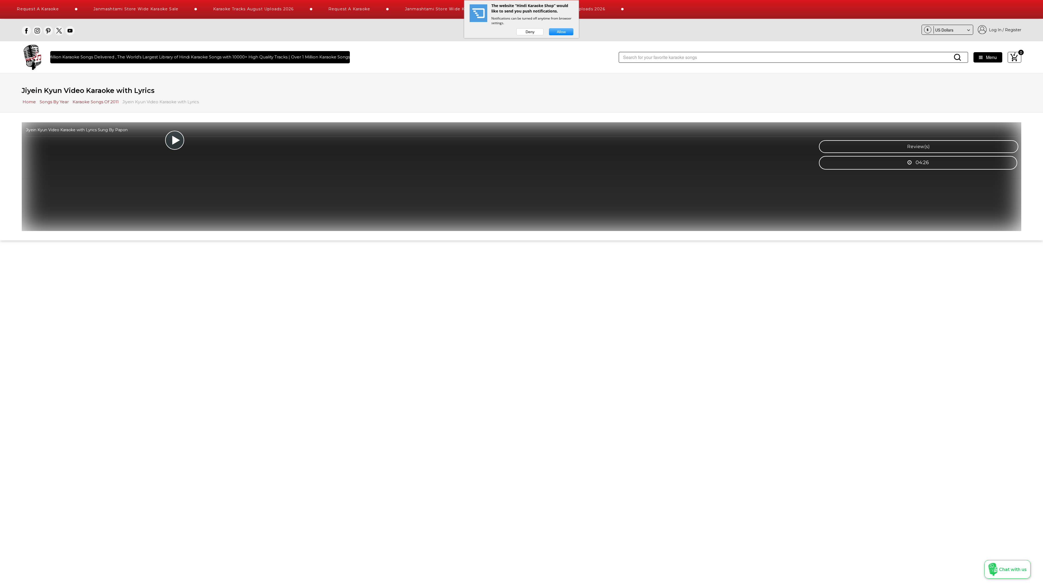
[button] (1007, 569)
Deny (530, 32)
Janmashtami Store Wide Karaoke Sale (119, 9)
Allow (561, 32)
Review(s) (918, 146)
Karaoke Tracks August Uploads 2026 (237, 9)
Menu (990, 57)
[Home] (32, 56)
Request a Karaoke (333, 9)
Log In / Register (1004, 29)
